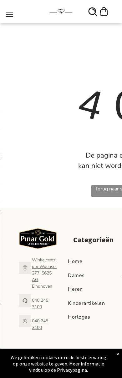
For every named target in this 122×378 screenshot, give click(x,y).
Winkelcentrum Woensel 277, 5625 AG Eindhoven (44, 273)
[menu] (9, 14)
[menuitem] (93, 261)
